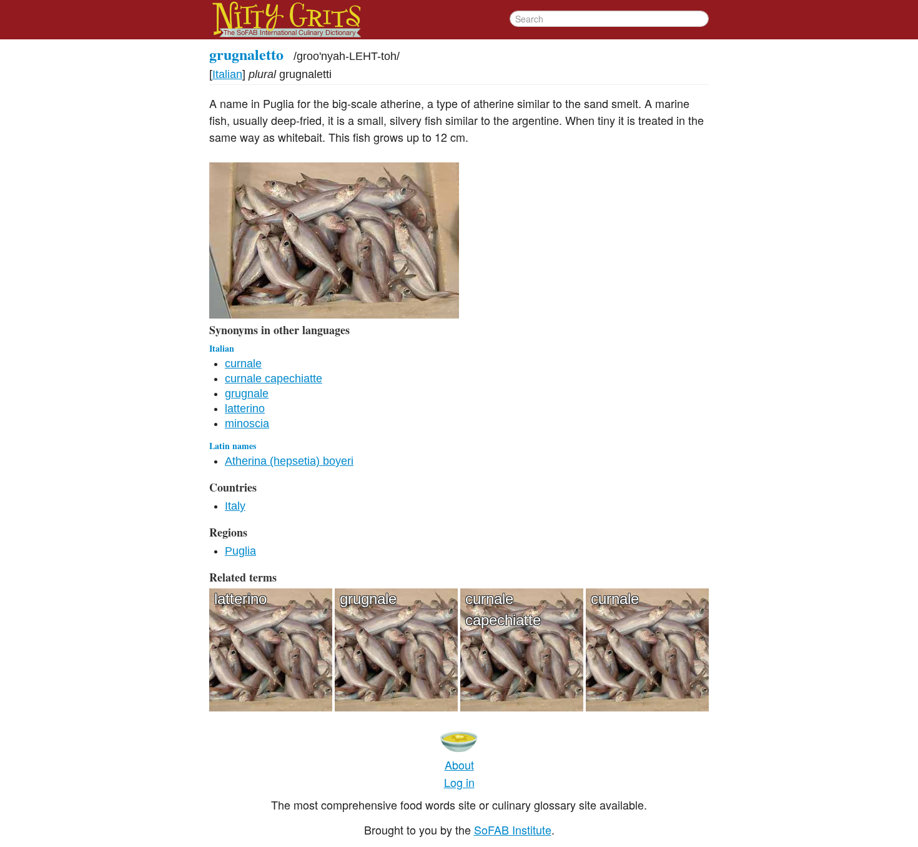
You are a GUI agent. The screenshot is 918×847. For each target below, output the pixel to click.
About (459, 764)
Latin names (232, 445)
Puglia (240, 551)
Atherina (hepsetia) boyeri (289, 461)
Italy (235, 506)
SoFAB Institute (512, 829)
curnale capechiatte (273, 378)
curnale (243, 363)
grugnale (247, 393)
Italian (227, 74)
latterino (245, 408)
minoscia (247, 423)
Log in (459, 782)
